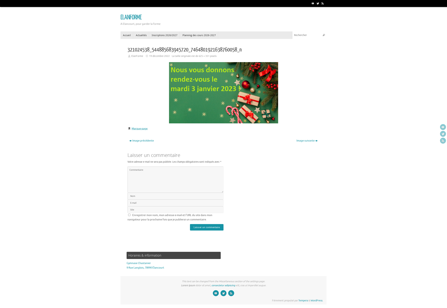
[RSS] (322, 3)
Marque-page (140, 128)
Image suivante (305, 140)
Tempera (303, 300)
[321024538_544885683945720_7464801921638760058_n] (223, 92)
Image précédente (143, 140)
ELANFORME (131, 17)
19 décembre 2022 (159, 56)
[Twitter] (317, 3)
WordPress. (317, 300)
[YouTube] (312, 3)
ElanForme (137, 56)
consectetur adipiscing (223, 285)
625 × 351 (204, 56)
